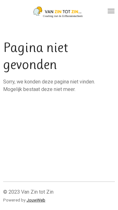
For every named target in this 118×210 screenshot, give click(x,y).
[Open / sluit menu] (111, 11)
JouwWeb (35, 199)
